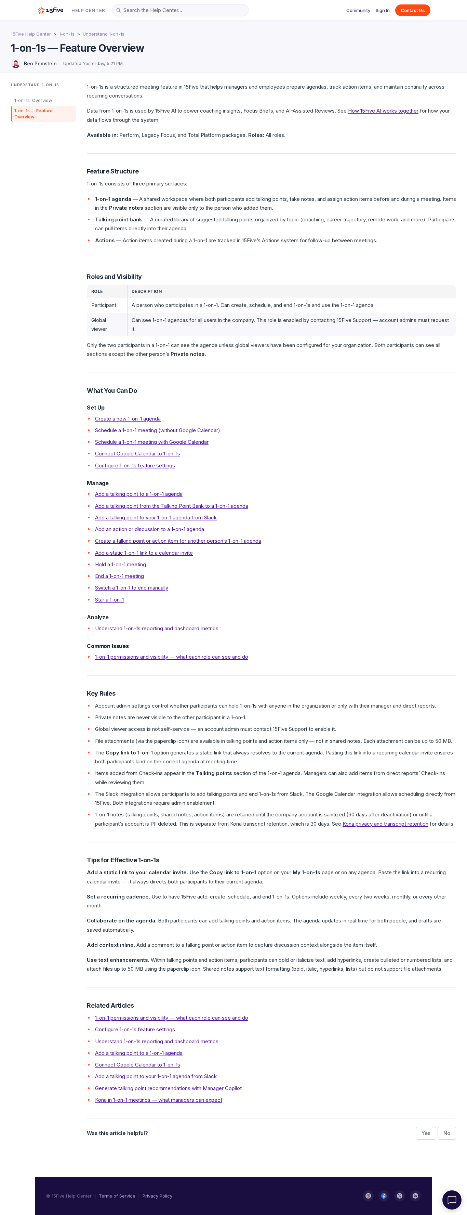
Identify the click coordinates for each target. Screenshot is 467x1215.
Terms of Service (117, 1196)
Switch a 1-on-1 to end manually (131, 587)
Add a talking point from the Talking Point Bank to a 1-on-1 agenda (171, 506)
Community (358, 10)
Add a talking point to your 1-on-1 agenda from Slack (156, 517)
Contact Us (413, 10)
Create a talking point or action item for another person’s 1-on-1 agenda (178, 541)
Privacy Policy (157, 1196)
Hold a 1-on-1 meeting (120, 564)
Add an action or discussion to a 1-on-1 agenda (149, 529)
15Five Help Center (31, 34)
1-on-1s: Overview (33, 100)
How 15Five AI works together (383, 110)
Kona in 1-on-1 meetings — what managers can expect (158, 1100)
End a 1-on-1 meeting (119, 576)
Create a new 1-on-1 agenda (128, 418)
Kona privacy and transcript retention (385, 823)
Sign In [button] (383, 10)
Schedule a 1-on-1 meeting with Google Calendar (152, 442)
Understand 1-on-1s (103, 34)
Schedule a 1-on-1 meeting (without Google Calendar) (157, 430)
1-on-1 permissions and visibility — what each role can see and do (171, 657)
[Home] (50, 10)
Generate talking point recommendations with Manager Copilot (168, 1088)
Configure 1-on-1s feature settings (135, 465)
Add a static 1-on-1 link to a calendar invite (144, 553)
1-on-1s (67, 34)
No (446, 1133)
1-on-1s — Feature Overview (33, 113)
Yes (426, 1133)
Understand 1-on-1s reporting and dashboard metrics (156, 628)
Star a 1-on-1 (109, 599)
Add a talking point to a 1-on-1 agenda (139, 494)
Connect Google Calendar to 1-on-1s (137, 453)
